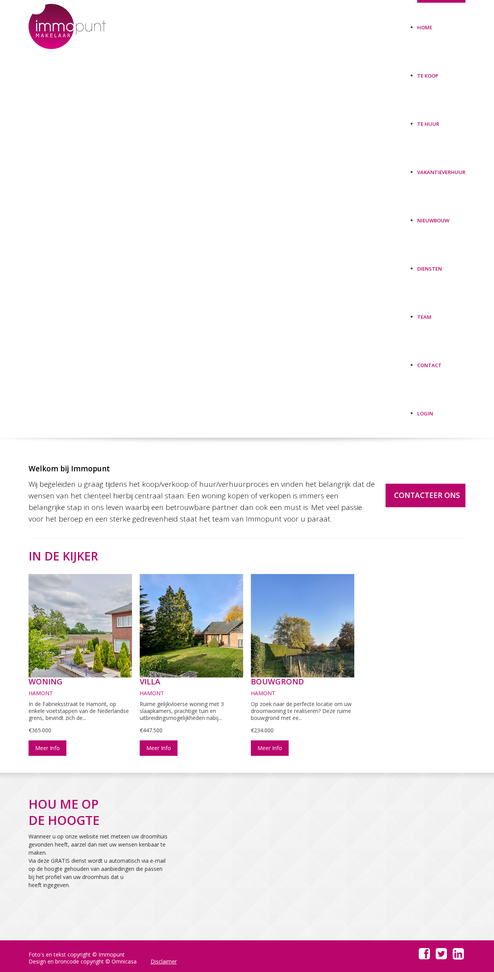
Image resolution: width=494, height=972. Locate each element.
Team (424, 314)
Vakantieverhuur (441, 169)
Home (424, 24)
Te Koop (427, 72)
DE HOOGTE (64, 820)
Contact (429, 362)
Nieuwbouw (433, 217)
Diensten (429, 265)
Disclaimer (164, 961)
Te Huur (428, 121)
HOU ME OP (64, 804)
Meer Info (47, 748)
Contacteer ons (427, 495)
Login (425, 410)
